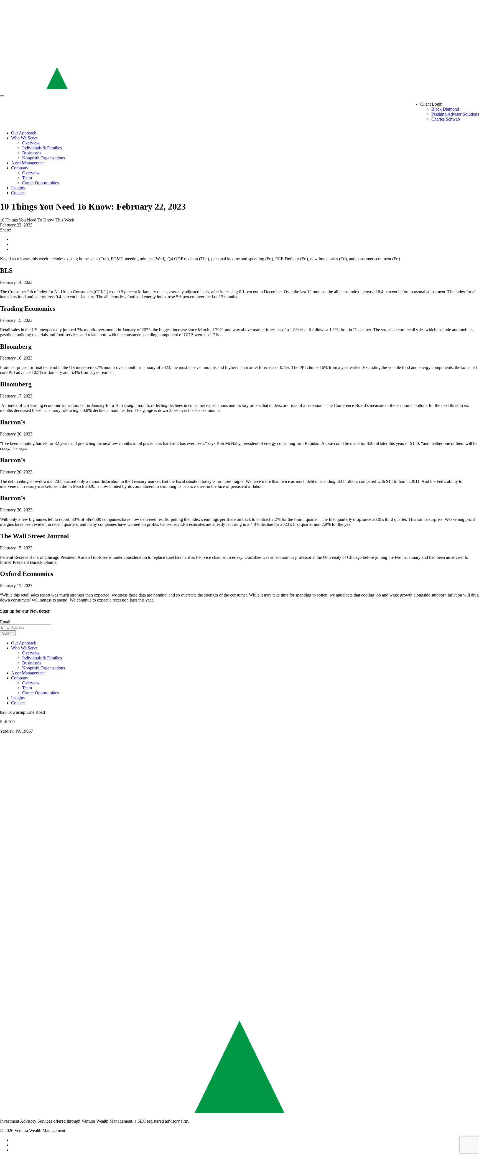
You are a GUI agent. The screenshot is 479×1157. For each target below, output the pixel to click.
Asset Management (28, 162)
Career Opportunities (40, 182)
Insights (18, 187)
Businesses (31, 153)
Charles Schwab (445, 119)
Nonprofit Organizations (43, 158)
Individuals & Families (42, 148)
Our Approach (23, 133)
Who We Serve (24, 138)
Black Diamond (445, 109)
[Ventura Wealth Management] (239, 89)
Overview (31, 143)
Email (5, 622)
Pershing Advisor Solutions (455, 114)
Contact (18, 192)
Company (19, 167)
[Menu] (2, 96)
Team (27, 177)
